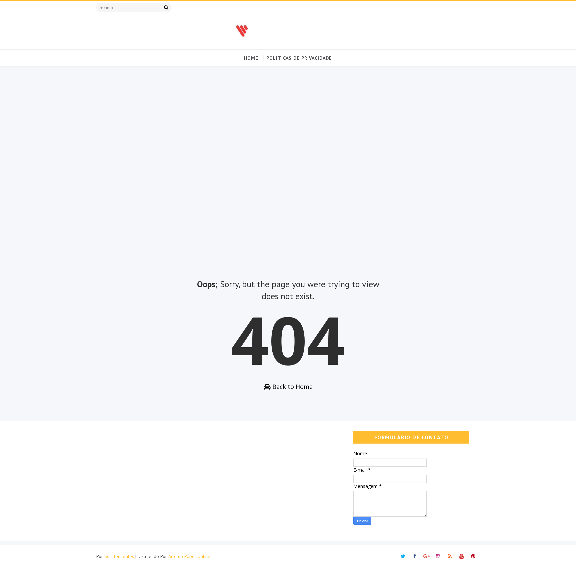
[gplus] (426, 556)
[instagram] (438, 556)
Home (251, 58)
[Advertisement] (288, 169)
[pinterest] (473, 556)
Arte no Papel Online (189, 556)
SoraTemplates (119, 556)
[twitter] (403, 556)
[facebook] (415, 556)
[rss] (450, 556)
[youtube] (461, 556)
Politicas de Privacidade (299, 58)
